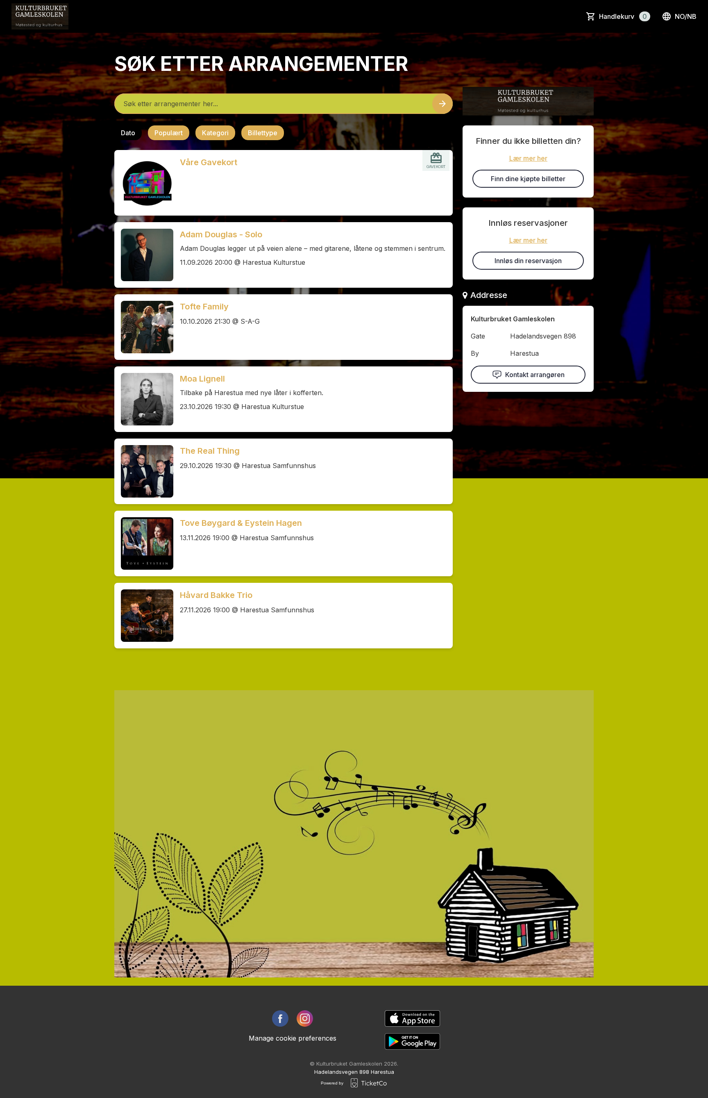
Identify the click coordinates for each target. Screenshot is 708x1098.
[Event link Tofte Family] (143, 327)
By (475, 353)
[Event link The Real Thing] (143, 471)
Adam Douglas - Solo (221, 234)
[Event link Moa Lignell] (143, 399)
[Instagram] (305, 1018)
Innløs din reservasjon (528, 261)
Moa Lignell (202, 379)
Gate (478, 336)
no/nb (686, 16)
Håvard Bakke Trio (216, 595)
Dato (128, 133)
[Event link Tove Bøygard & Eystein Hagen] (143, 543)
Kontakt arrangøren (535, 375)
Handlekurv (623, 16)
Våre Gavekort (208, 162)
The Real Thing (210, 451)
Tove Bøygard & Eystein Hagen (241, 523)
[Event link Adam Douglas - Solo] (143, 255)
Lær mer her (528, 158)
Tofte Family (204, 306)
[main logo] (39, 16)
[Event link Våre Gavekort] (143, 183)
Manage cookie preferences (292, 1038)
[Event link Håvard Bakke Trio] (143, 615)
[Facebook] (280, 1018)
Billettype (262, 133)
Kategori (215, 133)
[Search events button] (442, 103)
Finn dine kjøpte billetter (528, 179)
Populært (168, 133)
